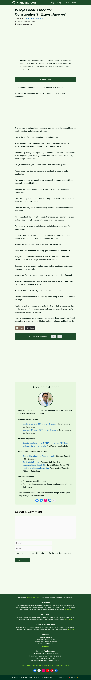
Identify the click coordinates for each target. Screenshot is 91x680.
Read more (68, 609)
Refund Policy (59, 665)
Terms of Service (36, 665)
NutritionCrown (26, 2)
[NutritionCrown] (14, 2)
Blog (52, 3)
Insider (74, 3)
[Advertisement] (45, 40)
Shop (59, 3)
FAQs (38, 597)
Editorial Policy (48, 665)
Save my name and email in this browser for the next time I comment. (44, 553)
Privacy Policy (25, 665)
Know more (70, 629)
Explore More (45, 79)
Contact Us (45, 646)
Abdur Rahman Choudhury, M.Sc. (34, 18)
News (67, 3)
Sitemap (67, 665)
